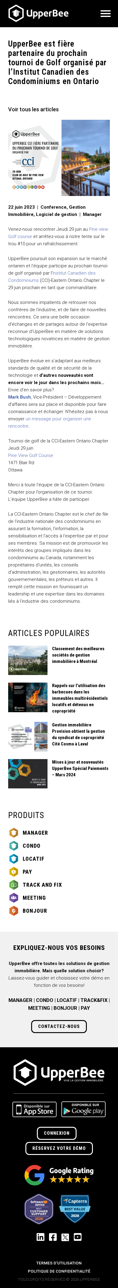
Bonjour (35, 911)
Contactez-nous (59, 1026)
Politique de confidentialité (59, 1271)
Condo (32, 846)
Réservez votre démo (59, 1148)
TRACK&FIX (93, 1000)
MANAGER (20, 1000)
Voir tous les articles (33, 109)
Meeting (34, 898)
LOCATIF (67, 1000)
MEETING (39, 1008)
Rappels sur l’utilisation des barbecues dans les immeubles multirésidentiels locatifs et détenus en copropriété (80, 698)
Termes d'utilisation (59, 1262)
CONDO (44, 1000)
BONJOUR (65, 1008)
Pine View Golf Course (31, 455)
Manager (35, 833)
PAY (85, 1008)
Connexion (57, 1133)
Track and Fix (42, 885)
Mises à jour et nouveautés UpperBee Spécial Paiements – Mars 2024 (80, 768)
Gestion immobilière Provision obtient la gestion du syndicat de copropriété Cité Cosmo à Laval (78, 734)
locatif (33, 859)
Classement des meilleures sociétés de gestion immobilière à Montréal (78, 655)
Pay (27, 872)
